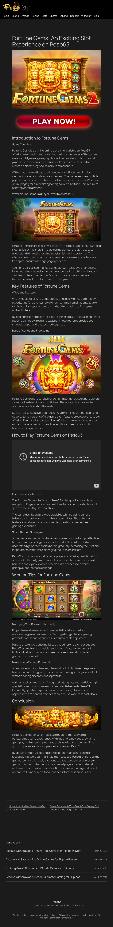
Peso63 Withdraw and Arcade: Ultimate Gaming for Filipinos (43, 876)
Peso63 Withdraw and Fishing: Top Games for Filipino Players (43, 850)
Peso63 (39, 246)
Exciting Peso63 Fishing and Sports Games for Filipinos (40, 868)
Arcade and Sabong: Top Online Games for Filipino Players (41, 859)
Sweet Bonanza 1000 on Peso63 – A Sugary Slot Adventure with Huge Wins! (74, 808)
